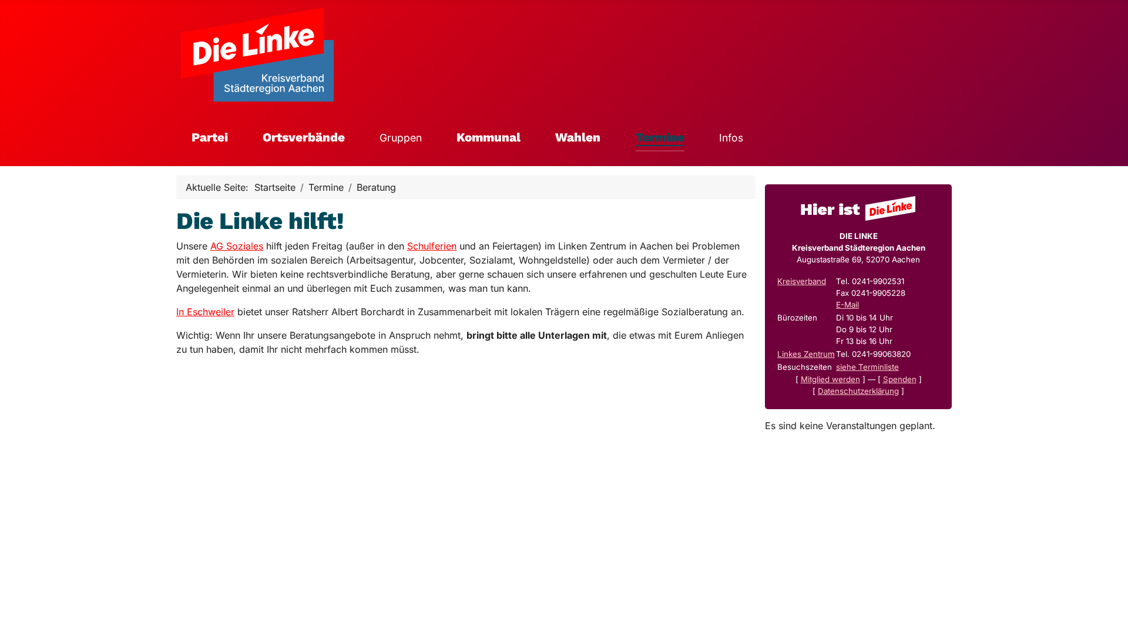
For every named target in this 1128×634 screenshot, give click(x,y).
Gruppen (401, 137)
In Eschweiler (205, 312)
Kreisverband (801, 281)
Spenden (899, 379)
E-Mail (847, 304)
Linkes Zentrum (806, 354)
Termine (660, 137)
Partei (210, 137)
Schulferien (431, 246)
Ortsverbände (304, 137)
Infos (731, 137)
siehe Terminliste (867, 367)
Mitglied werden (830, 379)
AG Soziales (236, 246)
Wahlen (577, 137)
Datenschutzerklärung (858, 391)
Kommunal (488, 137)
